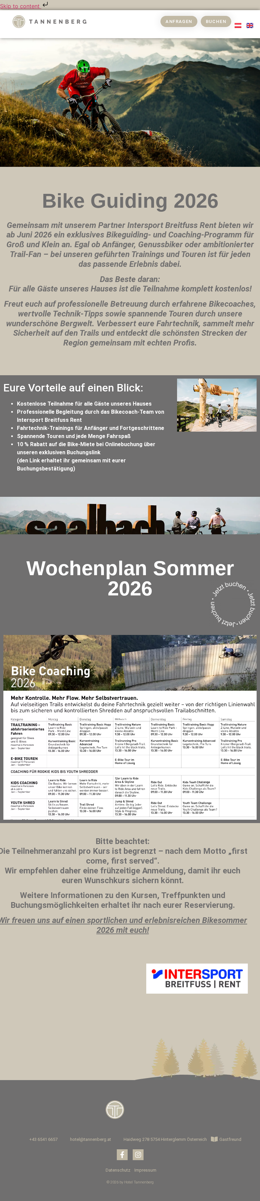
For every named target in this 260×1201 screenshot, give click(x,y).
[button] (102, 24)
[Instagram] (138, 1154)
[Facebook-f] (122, 1154)
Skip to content (20, 6)
